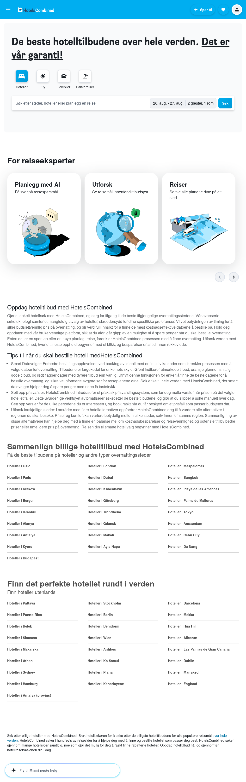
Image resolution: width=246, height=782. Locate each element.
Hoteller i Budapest (23, 558)
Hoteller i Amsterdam (185, 523)
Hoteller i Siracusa (22, 637)
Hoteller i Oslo (19, 465)
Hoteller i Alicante (182, 637)
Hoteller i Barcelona (184, 603)
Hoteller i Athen (20, 660)
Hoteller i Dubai (100, 477)
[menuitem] (22, 79)
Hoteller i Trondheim (104, 511)
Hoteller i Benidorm (103, 626)
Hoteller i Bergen (21, 500)
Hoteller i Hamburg (22, 683)
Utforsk (102, 184)
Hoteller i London (102, 465)
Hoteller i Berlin (100, 614)
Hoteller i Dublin (181, 660)
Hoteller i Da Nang (182, 546)
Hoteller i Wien (99, 637)
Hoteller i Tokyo (181, 511)
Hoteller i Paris (19, 477)
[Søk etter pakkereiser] (85, 76)
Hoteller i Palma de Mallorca (190, 500)
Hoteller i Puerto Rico (24, 614)
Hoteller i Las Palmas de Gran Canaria (199, 649)
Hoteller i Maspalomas (186, 465)
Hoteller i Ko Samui (103, 660)
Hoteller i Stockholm (104, 603)
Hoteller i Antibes (102, 649)
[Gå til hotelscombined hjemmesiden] (36, 9)
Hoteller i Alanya (20, 523)
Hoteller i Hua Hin (182, 626)
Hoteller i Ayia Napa (104, 546)
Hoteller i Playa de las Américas (193, 488)
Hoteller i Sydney (21, 672)
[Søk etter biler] (64, 76)
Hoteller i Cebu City (184, 535)
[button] (8, 9)
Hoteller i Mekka (181, 614)
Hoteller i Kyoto (19, 546)
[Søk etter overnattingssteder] (21, 76)
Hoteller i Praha (100, 672)
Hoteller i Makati (101, 535)
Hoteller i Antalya (21, 535)
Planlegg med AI (37, 184)
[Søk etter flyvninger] (43, 76)
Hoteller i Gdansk (102, 523)
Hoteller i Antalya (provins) (29, 695)
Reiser (178, 184)
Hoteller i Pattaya (21, 603)
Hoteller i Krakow (21, 488)
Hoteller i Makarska (22, 649)
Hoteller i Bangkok (183, 477)
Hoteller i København (105, 488)
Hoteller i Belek (19, 626)
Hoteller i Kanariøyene (106, 683)
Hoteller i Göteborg (103, 500)
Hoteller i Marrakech (184, 672)
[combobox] (81, 103)
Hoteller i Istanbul (21, 511)
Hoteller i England (182, 683)
